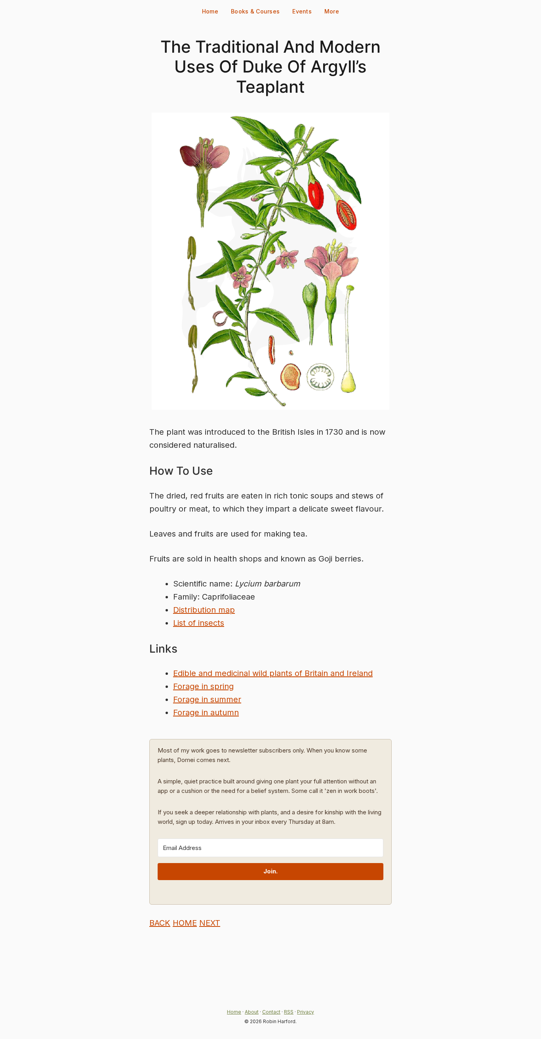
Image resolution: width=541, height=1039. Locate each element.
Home (210, 11)
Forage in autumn (206, 712)
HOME (185, 923)
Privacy (305, 1012)
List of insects (198, 623)
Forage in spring (203, 686)
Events (302, 11)
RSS (288, 1012)
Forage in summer (207, 699)
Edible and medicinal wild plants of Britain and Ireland (273, 673)
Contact (271, 1012)
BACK (159, 923)
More (331, 11)
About (252, 1012)
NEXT (209, 923)
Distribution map (204, 610)
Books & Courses (255, 11)
